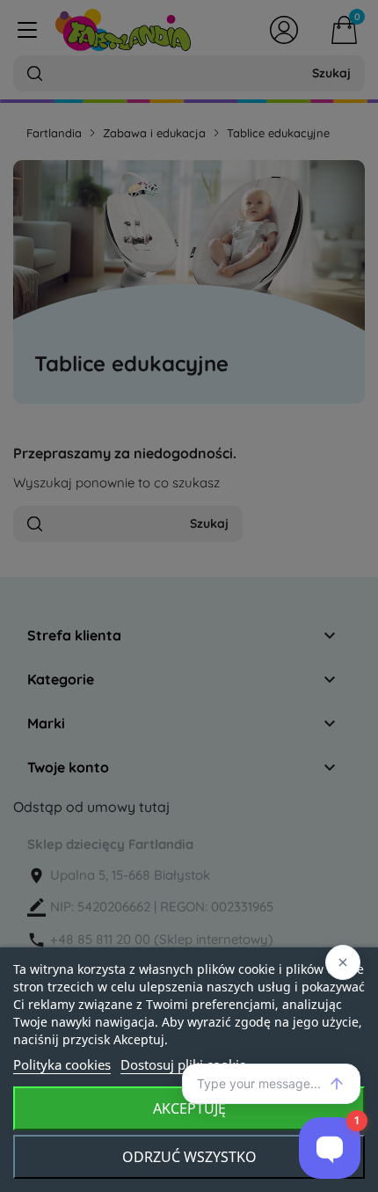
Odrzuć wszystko (189, 1156)
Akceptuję (189, 1108)
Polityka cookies (62, 1064)
